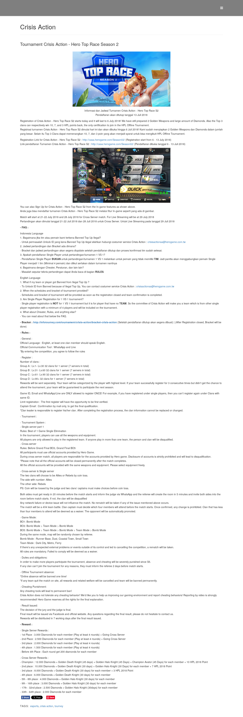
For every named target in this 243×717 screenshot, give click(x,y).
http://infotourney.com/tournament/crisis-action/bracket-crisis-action (75, 322)
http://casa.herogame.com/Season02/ (104, 139)
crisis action (46, 706)
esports (34, 706)
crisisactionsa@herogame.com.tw (167, 242)
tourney (59, 706)
